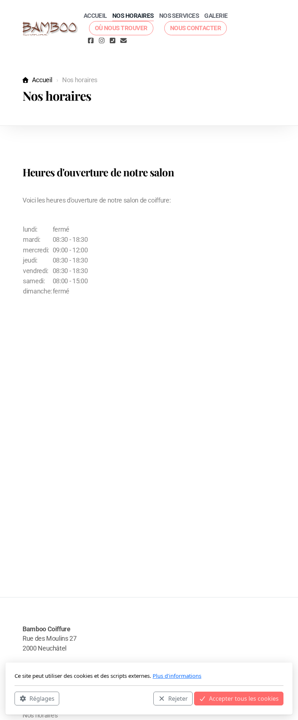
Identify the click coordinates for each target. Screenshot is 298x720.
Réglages (42, 699)
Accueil (42, 80)
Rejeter (178, 699)
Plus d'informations (177, 675)
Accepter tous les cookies (244, 699)
